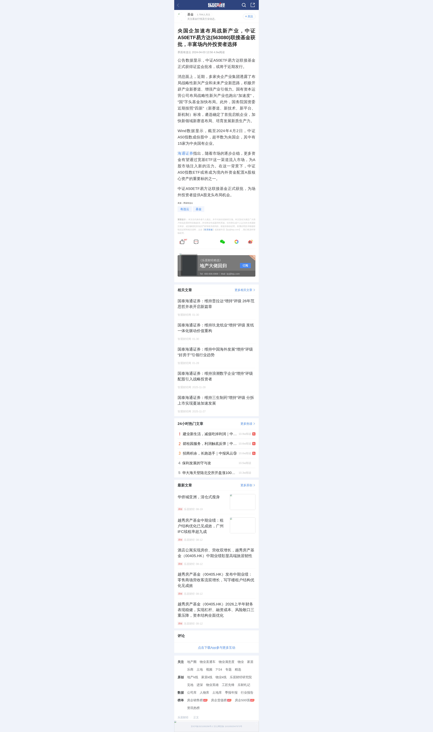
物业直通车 (207, 662)
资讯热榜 (193, 708)
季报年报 (231, 692)
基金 (199, 209)
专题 (228, 669)
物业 (241, 662)
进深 (200, 685)
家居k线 (206, 677)
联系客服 (208, 230)
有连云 (184, 209)
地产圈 (192, 662)
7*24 (218, 669)
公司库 (192, 692)
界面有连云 (184, 52)
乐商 (190, 669)
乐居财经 (183, 717)
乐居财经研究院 (241, 677)
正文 (196, 717)
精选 (238, 669)
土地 (200, 669)
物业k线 (221, 677)
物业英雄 (212, 685)
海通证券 (185, 153)
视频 (209, 669)
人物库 (204, 692)
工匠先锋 (228, 685)
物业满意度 (226, 662)
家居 (250, 662)
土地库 (217, 692)
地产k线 (192, 677)
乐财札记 (244, 685)
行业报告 (247, 692)
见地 (190, 685)
